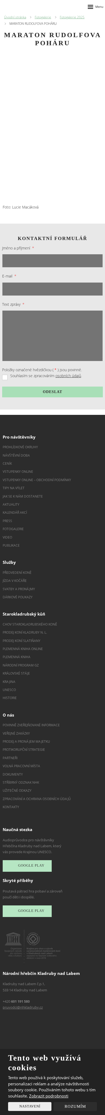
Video (7, 537)
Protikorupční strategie (24, 749)
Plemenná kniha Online (23, 649)
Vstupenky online (18, 471)
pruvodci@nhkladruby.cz (23, 1007)
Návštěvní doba (16, 455)
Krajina (9, 681)
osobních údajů (68, 375)
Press (7, 521)
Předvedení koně (17, 572)
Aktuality (11, 504)
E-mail (9, 276)
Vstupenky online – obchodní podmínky (37, 480)
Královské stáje (16, 673)
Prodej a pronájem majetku (26, 741)
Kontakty (11, 807)
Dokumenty (13, 774)
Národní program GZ (21, 665)
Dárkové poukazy (18, 597)
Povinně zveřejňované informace (31, 725)
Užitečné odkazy (17, 790)
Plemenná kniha (16, 657)
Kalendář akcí (15, 512)
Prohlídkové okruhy (20, 447)
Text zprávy (13, 304)
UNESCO (9, 689)
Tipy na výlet (13, 488)
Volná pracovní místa (21, 766)
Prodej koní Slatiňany (21, 640)
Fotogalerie (13, 529)
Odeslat (52, 392)
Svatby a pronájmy (19, 589)
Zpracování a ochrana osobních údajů (37, 799)
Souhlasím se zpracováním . (46, 375)
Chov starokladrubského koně (30, 624)
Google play (31, 866)
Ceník (7, 463)
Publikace (11, 545)
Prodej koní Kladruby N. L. (25, 632)
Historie (10, 698)
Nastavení (29, 1106)
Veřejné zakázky (16, 733)
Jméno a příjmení (18, 248)
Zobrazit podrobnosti (48, 1096)
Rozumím (75, 1106)
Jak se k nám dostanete (23, 496)
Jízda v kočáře (15, 580)
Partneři (10, 758)
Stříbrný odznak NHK (21, 782)
